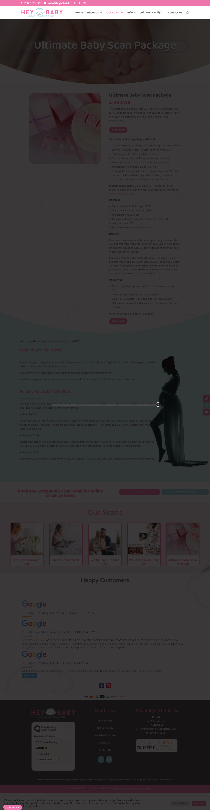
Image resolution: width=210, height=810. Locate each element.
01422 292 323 (32, 3)
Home (79, 13)
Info (130, 13)
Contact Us (175, 13)
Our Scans (113, 13)
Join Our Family (150, 13)
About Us (93, 13)
